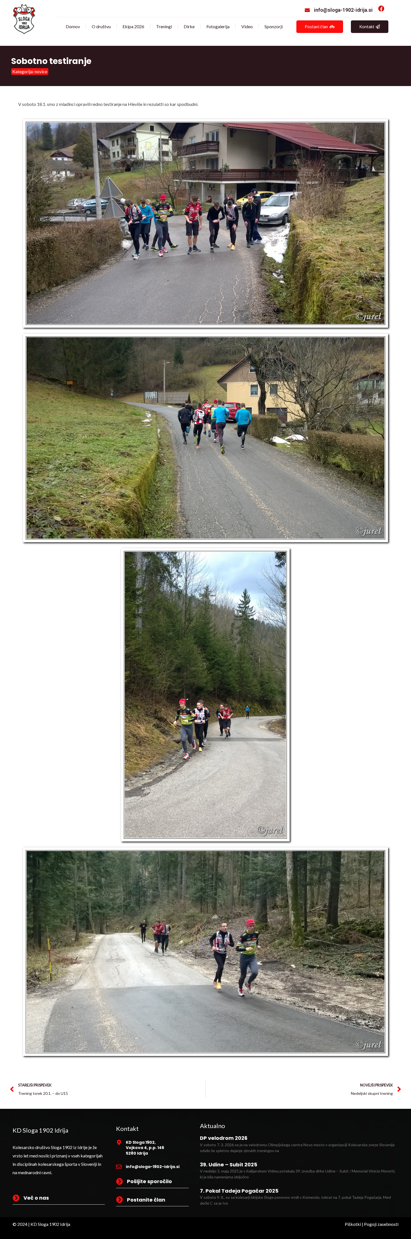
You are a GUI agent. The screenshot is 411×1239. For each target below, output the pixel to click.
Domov (73, 26)
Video (247, 26)
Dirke (189, 26)
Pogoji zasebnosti (381, 1224)
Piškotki (353, 1224)
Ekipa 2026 (133, 26)
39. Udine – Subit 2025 (228, 1164)
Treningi (164, 26)
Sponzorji (273, 26)
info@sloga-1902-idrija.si (343, 10)
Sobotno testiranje (51, 61)
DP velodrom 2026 (223, 1138)
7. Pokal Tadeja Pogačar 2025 (239, 1190)
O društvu (101, 26)
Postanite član (146, 1199)
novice (41, 71)
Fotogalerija (218, 26)
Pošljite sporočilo (149, 1181)
